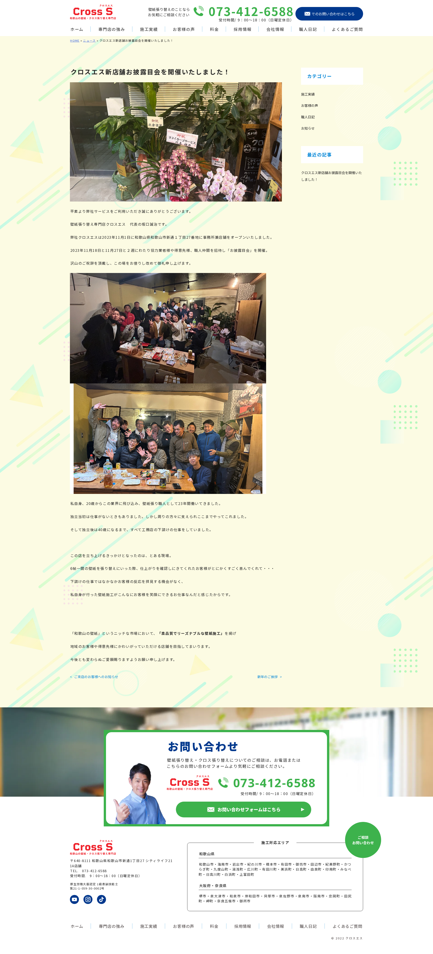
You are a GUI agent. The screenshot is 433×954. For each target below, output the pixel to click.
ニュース (89, 40)
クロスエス (354, 938)
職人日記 (308, 29)
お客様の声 (184, 29)
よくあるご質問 (347, 29)
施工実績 (149, 29)
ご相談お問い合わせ (363, 840)
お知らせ (308, 128)
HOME (74, 40)
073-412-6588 (251, 10)
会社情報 (275, 29)
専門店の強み (111, 29)
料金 (214, 29)
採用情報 (242, 29)
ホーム (76, 29)
